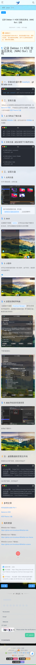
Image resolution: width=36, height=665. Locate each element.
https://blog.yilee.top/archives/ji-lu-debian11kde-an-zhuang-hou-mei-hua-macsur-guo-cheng (18, 572)
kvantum (26, 82)
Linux (8, 8)
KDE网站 (29, 120)
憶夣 (22, 648)
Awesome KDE (6, 108)
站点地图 (21, 655)
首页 (3, 8)
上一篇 (4, 586)
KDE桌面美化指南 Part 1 (9, 508)
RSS (15, 655)
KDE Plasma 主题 (15, 110)
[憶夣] (18, 2)
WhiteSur (10, 120)
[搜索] (33, 2)
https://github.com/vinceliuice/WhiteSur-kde (14, 530)
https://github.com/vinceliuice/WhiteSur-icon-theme (17, 537)
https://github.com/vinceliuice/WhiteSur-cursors (16, 544)
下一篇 (32, 586)
